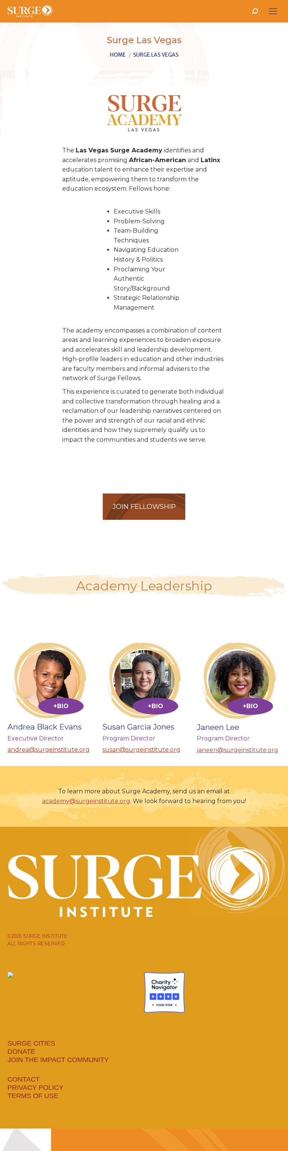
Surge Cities (31, 1043)
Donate (21, 1051)
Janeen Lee (218, 727)
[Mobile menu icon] (273, 11)
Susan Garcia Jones (138, 726)
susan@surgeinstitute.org (141, 749)
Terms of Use (33, 1096)
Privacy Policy (35, 1087)
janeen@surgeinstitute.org (237, 750)
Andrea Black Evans (45, 726)
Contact (24, 1079)
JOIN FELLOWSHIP (144, 506)
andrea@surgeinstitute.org (49, 749)
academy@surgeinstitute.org (86, 801)
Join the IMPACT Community (58, 1060)
